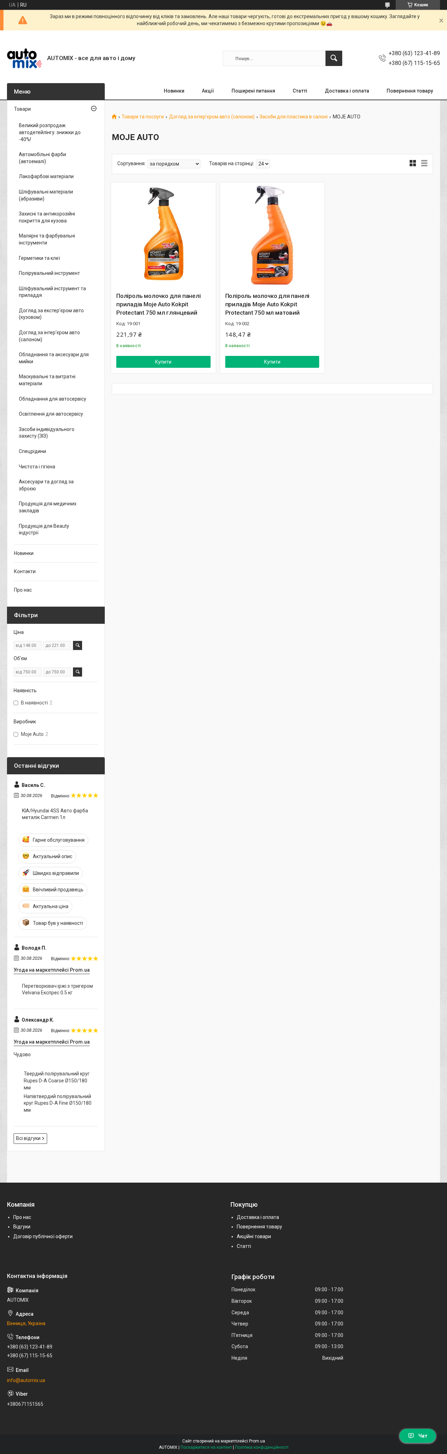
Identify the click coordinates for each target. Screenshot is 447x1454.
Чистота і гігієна (37, 466)
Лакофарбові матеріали (46, 176)
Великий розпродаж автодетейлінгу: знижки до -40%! (50, 132)
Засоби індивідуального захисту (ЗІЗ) (46, 432)
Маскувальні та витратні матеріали (47, 380)
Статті (300, 91)
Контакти (25, 571)
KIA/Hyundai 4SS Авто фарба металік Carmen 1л (55, 814)
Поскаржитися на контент (206, 1447)
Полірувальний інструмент (49, 273)
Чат (422, 1436)
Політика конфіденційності (261, 1447)
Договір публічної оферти (43, 1236)
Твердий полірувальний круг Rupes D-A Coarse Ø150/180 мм (57, 1080)
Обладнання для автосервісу (52, 399)
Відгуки (21, 1226)
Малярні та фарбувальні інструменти (47, 239)
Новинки (174, 91)
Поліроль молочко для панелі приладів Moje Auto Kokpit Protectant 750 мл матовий (267, 304)
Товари (22, 109)
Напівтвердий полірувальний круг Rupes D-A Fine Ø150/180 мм (57, 1103)
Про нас (23, 590)
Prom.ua (257, 1441)
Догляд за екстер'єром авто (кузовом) (51, 314)
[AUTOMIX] (24, 58)
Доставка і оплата (347, 91)
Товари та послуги (143, 116)
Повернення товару (410, 91)
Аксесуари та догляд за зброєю (46, 485)
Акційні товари (254, 1236)
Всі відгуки (28, 1138)
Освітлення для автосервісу (51, 414)
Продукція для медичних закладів (47, 507)
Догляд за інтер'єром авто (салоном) (212, 116)
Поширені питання (253, 91)
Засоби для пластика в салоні (293, 116)
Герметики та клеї (39, 258)
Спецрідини (32, 451)
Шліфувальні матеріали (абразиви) (46, 195)
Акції (208, 91)
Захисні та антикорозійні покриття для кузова (47, 217)
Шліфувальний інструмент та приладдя (52, 292)
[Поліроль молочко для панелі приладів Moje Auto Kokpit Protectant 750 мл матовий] (272, 234)
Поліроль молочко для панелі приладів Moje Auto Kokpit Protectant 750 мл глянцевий (158, 304)
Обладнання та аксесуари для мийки (54, 358)
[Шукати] (333, 58)
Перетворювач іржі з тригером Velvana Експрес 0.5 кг (57, 989)
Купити (163, 362)
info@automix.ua (26, 1380)
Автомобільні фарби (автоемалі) (42, 158)
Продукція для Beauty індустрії (44, 529)
